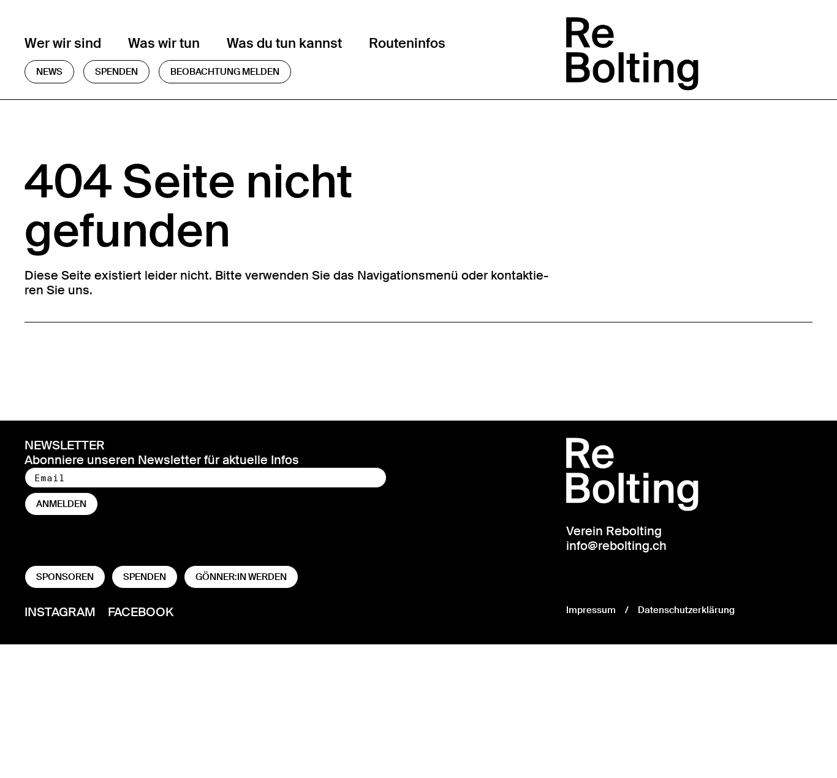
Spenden (116, 72)
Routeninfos (407, 43)
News (49, 72)
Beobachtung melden (224, 72)
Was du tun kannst (284, 43)
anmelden (61, 504)
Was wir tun (164, 43)
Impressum (591, 610)
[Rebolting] (689, 54)
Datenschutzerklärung (686, 610)
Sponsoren (65, 577)
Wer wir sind (63, 43)
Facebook (140, 611)
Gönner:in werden (241, 577)
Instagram (60, 611)
